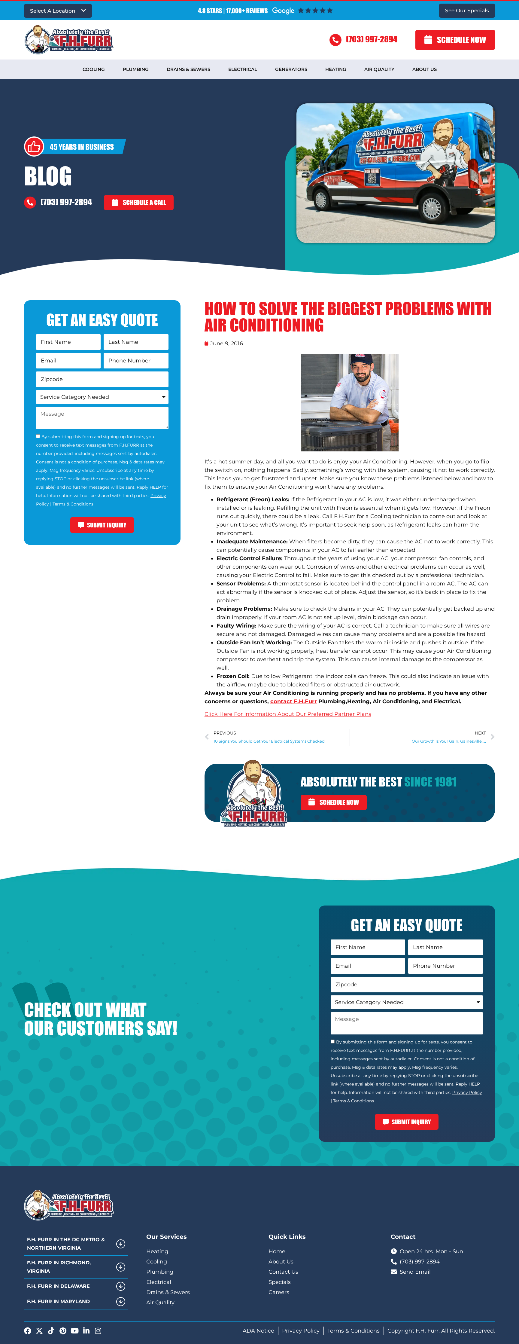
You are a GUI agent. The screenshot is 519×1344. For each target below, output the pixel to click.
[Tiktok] (51, 1330)
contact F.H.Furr (293, 701)
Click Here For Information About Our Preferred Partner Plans (288, 714)
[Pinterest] (62, 1330)
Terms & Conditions (73, 504)
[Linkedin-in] (86, 1330)
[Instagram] (98, 1330)
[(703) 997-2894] (335, 40)
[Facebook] (27, 1330)
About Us (424, 69)
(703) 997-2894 (371, 39)
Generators (291, 69)
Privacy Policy (467, 1092)
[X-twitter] (39, 1330)
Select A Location (52, 11)
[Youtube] (74, 1330)
